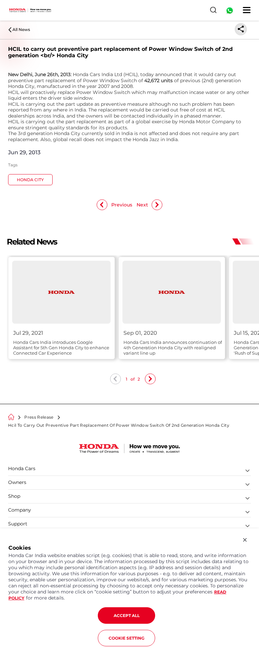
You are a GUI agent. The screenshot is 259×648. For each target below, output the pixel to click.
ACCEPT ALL (127, 615)
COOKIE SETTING (126, 638)
